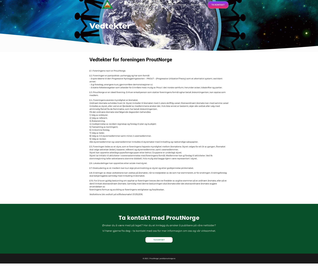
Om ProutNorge (176, 4)
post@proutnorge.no (167, 258)
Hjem (146, 4)
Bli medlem (198, 4)
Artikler (158, 4)
